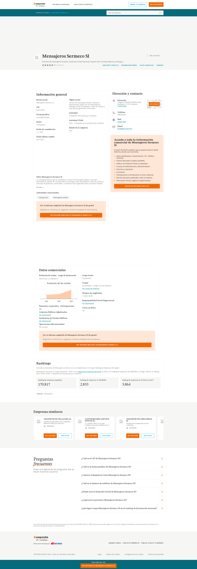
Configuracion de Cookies (133, 554)
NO (40, 309)
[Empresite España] (40, 4)
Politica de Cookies (113, 554)
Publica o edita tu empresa (152, 543)
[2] (45, 65)
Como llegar (121, 106)
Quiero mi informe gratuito (137, 186)
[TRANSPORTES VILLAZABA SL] (38, 421)
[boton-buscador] (160, 12)
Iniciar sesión (156, 4)
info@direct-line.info (124, 129)
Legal (99, 554)
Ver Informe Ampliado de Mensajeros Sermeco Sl (71, 215)
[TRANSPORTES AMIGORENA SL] (121, 421)
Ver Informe (50, 436)
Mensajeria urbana (60, 197)
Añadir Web (121, 122)
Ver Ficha (65, 436)
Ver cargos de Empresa (90, 289)
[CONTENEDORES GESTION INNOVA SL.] (80, 421)
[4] (50, 65)
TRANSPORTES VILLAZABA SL (57, 419)
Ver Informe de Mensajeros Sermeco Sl (98, 566)
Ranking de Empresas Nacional (89, 372)
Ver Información (45, 315)
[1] (43, 65)
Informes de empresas (60, 4)
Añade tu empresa (137, 4)
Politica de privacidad (155, 554)
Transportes (43, 197)
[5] (52, 65)
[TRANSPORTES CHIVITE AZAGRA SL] (162, 421)
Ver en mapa (154, 104)
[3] (48, 65)
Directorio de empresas (83, 4)
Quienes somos (115, 543)
